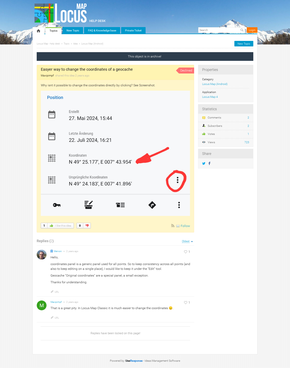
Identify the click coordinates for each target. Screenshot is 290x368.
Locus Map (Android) (92, 43)
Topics (53, 30)
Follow (185, 226)
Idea (75, 43)
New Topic (72, 30)
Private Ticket (133, 30)
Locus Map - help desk (48, 43)
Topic (66, 43)
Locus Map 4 (210, 97)
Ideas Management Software (162, 360)
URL (57, 292)
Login (252, 30)
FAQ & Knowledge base (102, 30)
